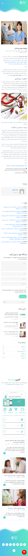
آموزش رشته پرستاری (20, 170)
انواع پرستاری (16, 64)
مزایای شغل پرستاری (12, 62)
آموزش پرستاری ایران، (21, 168)
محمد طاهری (15, 190)
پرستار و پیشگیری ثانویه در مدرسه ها (16, 508)
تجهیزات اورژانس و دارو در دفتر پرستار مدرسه (14, 475)
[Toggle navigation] (2, 3)
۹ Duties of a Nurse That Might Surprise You (17, 166)
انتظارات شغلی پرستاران (22, 62)
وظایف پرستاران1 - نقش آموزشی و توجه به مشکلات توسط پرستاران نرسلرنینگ (16, 225)
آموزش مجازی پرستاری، (11, 170)
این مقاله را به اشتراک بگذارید (20, 173)
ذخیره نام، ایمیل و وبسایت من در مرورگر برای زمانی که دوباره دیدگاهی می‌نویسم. (14, 291)
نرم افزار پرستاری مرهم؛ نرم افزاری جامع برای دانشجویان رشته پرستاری (15, 441)
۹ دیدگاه (7, 51)
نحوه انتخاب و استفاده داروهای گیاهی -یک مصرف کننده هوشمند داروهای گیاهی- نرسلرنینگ (14, 238)
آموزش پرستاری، (14, 168)
